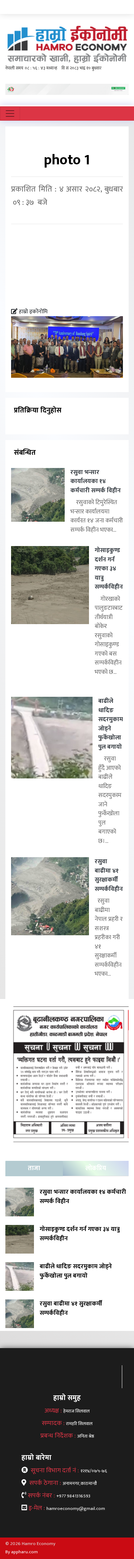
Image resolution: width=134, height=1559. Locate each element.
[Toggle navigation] (10, 113)
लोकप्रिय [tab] (95, 1168)
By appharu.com (21, 1552)
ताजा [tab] (34, 1168)
